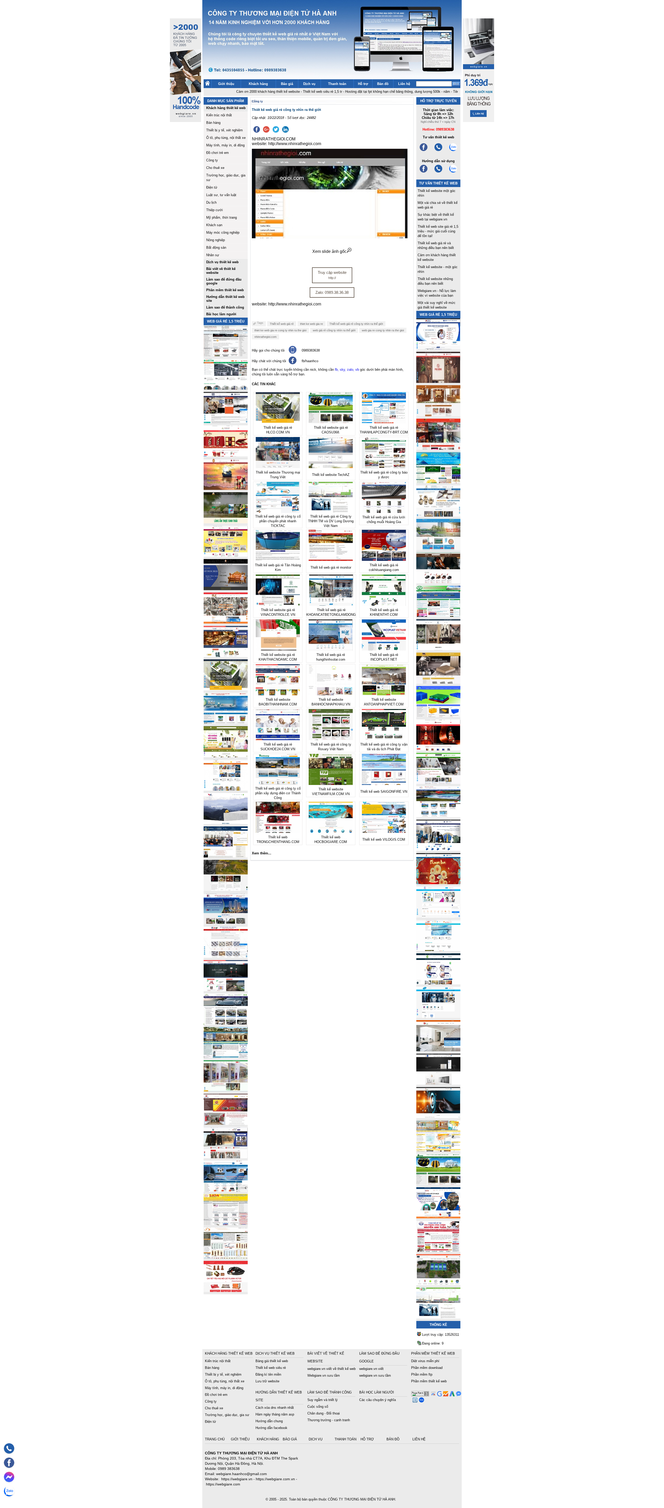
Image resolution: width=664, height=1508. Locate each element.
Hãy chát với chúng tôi (269, 361)
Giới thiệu (226, 84)
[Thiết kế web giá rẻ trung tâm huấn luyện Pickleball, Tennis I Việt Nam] (438, 1284)
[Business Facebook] (414, 1401)
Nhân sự (212, 255)
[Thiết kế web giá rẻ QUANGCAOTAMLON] (438, 448)
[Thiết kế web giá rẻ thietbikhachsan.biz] (226, 655)
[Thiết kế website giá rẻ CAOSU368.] (438, 1183)
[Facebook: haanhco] (9, 1462)
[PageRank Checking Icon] (420, 1395)
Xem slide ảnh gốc (329, 251)
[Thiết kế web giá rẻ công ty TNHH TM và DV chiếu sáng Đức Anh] (226, 1123)
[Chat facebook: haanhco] (9, 1477)
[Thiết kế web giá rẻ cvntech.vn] (438, 1016)
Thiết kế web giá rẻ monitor (330, 567)
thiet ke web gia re (311, 323)
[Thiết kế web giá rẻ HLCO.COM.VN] (226, 689)
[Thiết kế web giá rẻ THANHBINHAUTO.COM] (226, 355)
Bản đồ (383, 84)
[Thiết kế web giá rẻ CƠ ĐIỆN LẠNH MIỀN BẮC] (438, 782)
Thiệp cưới (214, 210)
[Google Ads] (451, 1395)
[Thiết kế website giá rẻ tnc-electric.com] (438, 682)
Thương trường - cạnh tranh (328, 1420)
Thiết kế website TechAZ (330, 475)
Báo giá (287, 84)
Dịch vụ (309, 84)
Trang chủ (215, 1439)
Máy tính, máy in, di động (225, 145)
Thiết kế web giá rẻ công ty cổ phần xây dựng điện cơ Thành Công (278, 793)
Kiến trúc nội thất (219, 115)
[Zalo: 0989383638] (9, 1491)
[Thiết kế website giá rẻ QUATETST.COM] (226, 455)
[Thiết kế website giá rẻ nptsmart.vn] (438, 1116)
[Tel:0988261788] (438, 172)
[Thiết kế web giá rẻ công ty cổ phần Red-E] (226, 1290)
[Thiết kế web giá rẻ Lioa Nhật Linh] (226, 1223)
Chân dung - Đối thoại (323, 1413)
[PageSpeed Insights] (432, 1395)
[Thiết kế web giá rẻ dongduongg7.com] (438, 1050)
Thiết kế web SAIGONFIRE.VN (383, 792)
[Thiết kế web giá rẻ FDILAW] (226, 856)
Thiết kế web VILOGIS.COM (383, 839)
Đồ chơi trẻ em (217, 153)
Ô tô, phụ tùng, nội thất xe (226, 138)
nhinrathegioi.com (265, 336)
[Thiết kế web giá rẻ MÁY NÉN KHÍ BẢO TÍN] (226, 388)
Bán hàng (213, 123)
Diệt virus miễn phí (425, 1361)
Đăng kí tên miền (268, 1374)
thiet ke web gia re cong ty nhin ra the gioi (280, 330)
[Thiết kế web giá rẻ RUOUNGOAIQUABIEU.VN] (438, 749)
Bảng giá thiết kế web (271, 1361)
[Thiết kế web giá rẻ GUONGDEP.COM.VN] (438, 649)
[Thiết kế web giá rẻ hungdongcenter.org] (438, 482)
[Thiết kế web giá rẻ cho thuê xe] (226, 1023)
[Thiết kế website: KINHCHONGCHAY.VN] (438, 1150)
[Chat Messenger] (458, 1395)
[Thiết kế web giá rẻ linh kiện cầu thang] (226, 1257)
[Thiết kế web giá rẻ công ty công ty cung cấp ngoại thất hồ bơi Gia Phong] (438, 816)
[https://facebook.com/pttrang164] (423, 172)
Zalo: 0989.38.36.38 (332, 292)
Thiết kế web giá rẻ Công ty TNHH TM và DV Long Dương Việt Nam (331, 521)
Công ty (212, 160)
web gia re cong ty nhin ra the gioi (383, 330)
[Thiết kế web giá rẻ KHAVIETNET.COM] (438, 883)
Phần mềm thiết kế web (429, 1381)
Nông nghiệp (215, 240)
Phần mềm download (426, 1368)
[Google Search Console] (439, 1395)
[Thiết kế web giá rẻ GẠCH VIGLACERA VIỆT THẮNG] (226, 956)
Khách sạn (214, 225)
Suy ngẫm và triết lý (322, 1400)
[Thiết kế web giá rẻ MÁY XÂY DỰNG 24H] (438, 849)
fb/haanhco (310, 361)
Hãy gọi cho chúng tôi (268, 350)
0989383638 (311, 350)
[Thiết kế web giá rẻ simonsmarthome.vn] (438, 1083)
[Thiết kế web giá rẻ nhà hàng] (438, 381)
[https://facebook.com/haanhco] (423, 150)
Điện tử (211, 187)
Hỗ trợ (363, 84)
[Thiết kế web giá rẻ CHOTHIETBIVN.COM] (226, 1090)
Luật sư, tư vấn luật (221, 195)
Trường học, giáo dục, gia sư (227, 1415)
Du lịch (211, 202)
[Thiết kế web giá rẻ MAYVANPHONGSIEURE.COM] (226, 1190)
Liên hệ (404, 84)
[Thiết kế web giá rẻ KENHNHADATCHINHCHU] (226, 923)
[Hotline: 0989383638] (9, 1448)
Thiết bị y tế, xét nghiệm (224, 130)
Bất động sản (216, 247)
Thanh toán (337, 84)
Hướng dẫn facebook (271, 1428)
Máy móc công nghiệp (222, 232)
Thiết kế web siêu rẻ (270, 1368)
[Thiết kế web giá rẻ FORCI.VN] (226, 421)
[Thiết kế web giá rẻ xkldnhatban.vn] (226, 555)
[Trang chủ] (207, 84)
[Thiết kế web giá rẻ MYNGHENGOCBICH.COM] (438, 415)
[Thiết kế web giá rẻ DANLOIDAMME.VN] (226, 889)
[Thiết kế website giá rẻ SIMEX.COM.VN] (226, 822)
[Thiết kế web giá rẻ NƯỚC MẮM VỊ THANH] (226, 488)
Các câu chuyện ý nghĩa (377, 1400)
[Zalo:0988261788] (453, 172)
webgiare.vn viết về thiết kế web (331, 1369)
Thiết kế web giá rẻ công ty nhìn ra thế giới (356, 323)
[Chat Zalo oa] (421, 1401)
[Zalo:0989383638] (453, 150)
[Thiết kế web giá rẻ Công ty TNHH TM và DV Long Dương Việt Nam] (438, 1317)
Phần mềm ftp (421, 1374)
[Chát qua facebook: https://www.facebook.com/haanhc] (292, 363)
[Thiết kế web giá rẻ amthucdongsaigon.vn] (226, 522)
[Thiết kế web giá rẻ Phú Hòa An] (438, 715)
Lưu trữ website (267, 1381)
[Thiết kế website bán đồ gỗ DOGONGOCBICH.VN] (226, 589)
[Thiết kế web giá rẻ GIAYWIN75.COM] (438, 582)
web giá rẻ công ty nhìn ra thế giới (334, 330)
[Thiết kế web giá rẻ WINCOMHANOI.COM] (226, 1157)
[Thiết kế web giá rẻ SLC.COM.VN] (226, 622)
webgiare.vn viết (371, 1369)
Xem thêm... (261, 853)
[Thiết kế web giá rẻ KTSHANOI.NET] (226, 1056)
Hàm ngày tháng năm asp (274, 1414)
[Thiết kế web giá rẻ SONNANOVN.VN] (226, 722)
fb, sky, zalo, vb (347, 369)
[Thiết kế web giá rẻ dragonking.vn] (438, 949)
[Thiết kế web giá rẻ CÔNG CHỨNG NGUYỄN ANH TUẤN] (438, 1250)
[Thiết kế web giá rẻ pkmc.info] (438, 348)
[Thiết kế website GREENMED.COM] (226, 789)
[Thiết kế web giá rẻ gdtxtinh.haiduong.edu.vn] (438, 615)
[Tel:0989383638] (438, 150)
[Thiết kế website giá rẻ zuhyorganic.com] (226, 756)
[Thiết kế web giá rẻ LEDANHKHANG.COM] (438, 515)
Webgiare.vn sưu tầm (323, 1375)
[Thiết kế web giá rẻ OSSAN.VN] (226, 990)
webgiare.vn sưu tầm (375, 1375)
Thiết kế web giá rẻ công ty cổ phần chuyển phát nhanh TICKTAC (278, 521)
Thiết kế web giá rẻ (282, 323)
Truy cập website (332, 275)
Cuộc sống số (317, 1407)
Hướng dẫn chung (269, 1421)
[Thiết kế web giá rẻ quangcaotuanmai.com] (438, 983)
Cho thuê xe (215, 168)
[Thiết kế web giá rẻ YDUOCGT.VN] (438, 916)
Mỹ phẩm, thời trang (221, 217)
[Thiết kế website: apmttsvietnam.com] (438, 1217)
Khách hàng (258, 84)
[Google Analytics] (445, 1395)
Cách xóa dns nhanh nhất (274, 1408)
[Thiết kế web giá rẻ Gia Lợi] (438, 548)
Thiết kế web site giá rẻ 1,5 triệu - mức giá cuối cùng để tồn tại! (438, 231)
